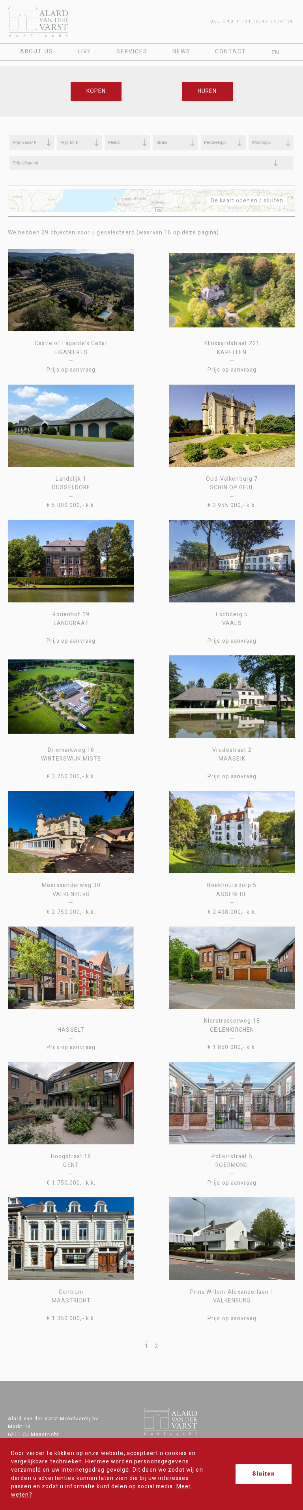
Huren (207, 91)
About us (36, 51)
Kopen (96, 91)
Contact (230, 51)
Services (132, 51)
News (181, 51)
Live (85, 51)
